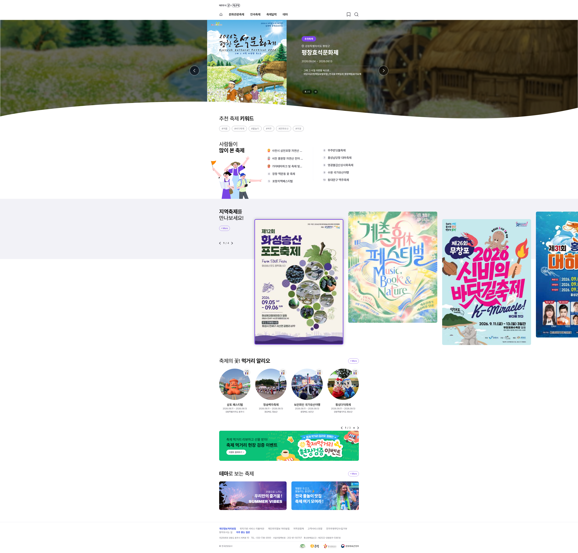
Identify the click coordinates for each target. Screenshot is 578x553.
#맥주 (269, 128)
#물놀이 (255, 128)
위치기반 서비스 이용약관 (252, 528)
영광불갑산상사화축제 (340, 165)
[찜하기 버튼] (348, 14)
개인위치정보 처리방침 (279, 528)
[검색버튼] (356, 14)
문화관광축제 (236, 14)
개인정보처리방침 (227, 528)
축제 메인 (221, 14)
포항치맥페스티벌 (282, 181)
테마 (285, 14)
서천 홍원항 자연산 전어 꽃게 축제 (287, 158)
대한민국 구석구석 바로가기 (229, 5)
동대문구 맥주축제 (338, 180)
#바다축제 (239, 128)
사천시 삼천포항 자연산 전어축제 (287, 150)
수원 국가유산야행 (338, 172)
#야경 (298, 128)
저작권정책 (298, 528)
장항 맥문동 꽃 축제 (283, 174)
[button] (220, 243)
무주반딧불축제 (337, 150)
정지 (315, 91)
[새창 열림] (303, 546)
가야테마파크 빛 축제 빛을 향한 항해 (287, 166)
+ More (224, 228)
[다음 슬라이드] (383, 70)
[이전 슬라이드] (194, 70)
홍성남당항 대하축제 (339, 158)
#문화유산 (284, 128)
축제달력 (271, 14)
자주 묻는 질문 (243, 532)
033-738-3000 (263, 538)
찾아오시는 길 (225, 532)
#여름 (224, 128)
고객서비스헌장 (315, 528)
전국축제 (255, 14)
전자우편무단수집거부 (336, 528)
